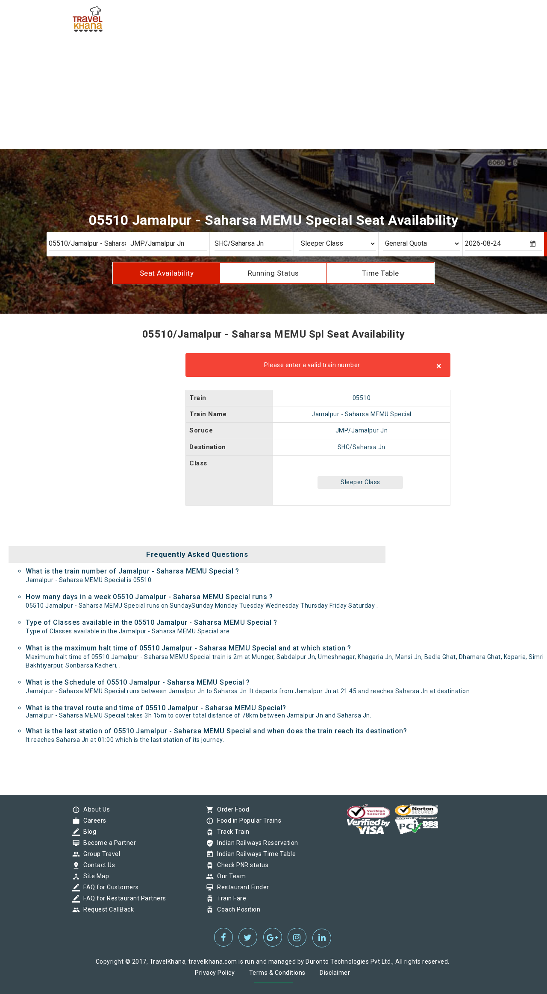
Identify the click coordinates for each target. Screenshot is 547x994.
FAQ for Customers (109, 887)
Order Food (231, 809)
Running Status (273, 273)
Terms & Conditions (277, 972)
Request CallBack (106, 909)
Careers (92, 820)
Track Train (231, 831)
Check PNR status (240, 865)
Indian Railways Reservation (255, 842)
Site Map (94, 876)
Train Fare (229, 898)
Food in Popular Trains (247, 820)
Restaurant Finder (241, 887)
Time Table (380, 273)
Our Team (229, 876)
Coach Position (236, 909)
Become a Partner (107, 842)
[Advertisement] (256, 60)
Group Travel (99, 853)
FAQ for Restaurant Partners (122, 898)
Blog (87, 831)
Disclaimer (335, 972)
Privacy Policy (215, 972)
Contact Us (97, 865)
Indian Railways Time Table (254, 853)
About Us (94, 809)
